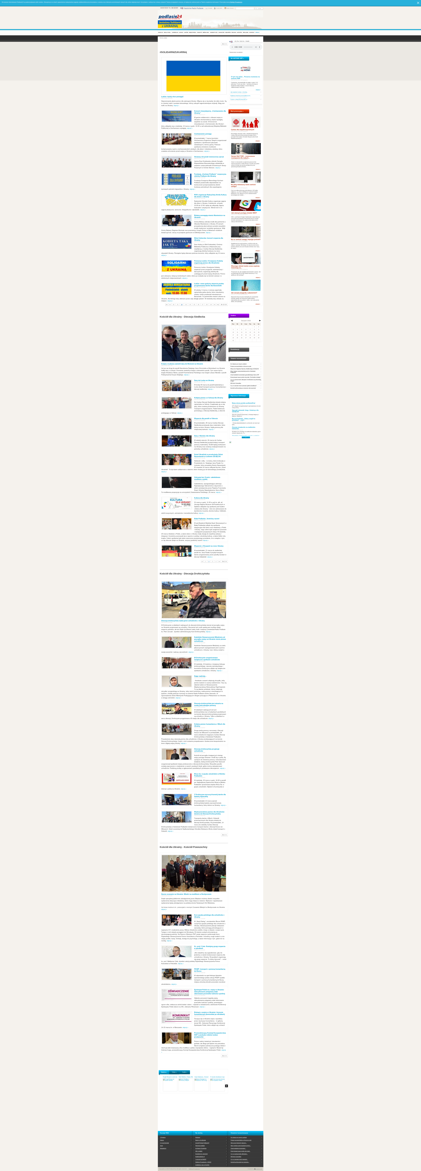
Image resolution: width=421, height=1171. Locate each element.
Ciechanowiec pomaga (202, 134)
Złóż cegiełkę (198, 1151)
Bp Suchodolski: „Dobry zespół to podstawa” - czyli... (243, 419)
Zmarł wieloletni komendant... (238, 1148)
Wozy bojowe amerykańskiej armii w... (241, 1145)
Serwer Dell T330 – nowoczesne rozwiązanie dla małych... (243, 157)
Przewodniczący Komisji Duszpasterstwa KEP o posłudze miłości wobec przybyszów (210, 1035)
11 (177, 304)
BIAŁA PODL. (167, 32)
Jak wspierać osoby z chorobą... (239, 92)
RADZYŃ (199, 32)
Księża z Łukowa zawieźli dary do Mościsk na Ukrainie (182, 364)
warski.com (259, 1169)
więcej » (176, 105)
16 (198, 304)
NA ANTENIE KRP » (237, 58)
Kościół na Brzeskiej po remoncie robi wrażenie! (243, 388)
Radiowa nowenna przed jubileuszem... (240, 95)
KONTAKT (251, 32)
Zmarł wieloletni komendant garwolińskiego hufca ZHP (244, 374)
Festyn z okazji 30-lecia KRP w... (239, 99)
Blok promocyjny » (237, 111)
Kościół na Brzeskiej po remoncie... (240, 1162)
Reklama (197, 1137)
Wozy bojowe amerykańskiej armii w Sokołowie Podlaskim (242, 372)
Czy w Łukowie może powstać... (239, 1159)
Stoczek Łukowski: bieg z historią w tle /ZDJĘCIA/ (245, 410)
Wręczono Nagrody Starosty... (239, 1143)
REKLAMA (245, 32)
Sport (161, 1145)
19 (211, 304)
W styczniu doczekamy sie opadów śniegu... (220, 1077)
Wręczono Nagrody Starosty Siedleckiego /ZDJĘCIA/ (244, 368)
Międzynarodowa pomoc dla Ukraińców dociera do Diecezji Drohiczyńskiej (209, 813)
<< (170, 304)
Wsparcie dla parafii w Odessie (206, 418)
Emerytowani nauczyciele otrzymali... (240, 1151)
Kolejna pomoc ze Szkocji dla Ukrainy (208, 398)
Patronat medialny (200, 1145)
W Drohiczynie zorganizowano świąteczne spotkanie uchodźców (207, 659)
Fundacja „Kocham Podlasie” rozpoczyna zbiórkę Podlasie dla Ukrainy (210, 175)
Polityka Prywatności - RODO (203, 1162)
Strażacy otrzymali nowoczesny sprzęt (209, 157)
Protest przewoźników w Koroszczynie (240, 366)
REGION (234, 32)
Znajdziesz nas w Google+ (202, 1165)
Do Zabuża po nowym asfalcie (238, 364)
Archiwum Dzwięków (200, 1148)
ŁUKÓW (186, 32)
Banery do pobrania (200, 1140)
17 (202, 304)
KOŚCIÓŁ (239, 32)
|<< (167, 304)
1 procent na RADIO (200, 1159)
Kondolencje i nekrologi (201, 1154)
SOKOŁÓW (221, 32)
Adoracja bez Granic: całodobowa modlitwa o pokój (207, 478)
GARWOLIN (175, 32)
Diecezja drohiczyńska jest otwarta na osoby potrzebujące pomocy (208, 704)
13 (186, 304)
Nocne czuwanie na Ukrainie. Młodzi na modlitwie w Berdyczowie (186, 894)
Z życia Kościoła (164, 1143)
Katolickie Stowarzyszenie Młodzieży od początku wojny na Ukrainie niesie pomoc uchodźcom (210, 639)
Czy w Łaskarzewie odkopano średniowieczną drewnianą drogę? (245, 380)
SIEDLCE (160, 32)
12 (181, 304)
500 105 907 (174, 8)
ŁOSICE (181, 32)
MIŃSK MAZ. (206, 32)
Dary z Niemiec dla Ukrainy (204, 436)
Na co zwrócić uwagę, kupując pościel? (246, 239)
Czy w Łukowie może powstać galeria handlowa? (243, 385)
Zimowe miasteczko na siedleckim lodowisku (243, 427)
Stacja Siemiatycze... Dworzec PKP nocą (203, 1077)
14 (190, 304)
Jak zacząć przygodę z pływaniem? (244, 293)
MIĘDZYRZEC (192, 32)
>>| (218, 304)
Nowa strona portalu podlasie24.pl (243, 403)
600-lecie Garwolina (235, 383)
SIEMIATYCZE (214, 32)
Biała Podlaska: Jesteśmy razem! (206, 519)
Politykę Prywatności (236, 2)
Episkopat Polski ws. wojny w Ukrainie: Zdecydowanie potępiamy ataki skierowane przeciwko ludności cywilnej (209, 992)
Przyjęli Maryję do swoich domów (171, 1077)
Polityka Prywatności (194, 1169)
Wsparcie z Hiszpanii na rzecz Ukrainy (208, 546)
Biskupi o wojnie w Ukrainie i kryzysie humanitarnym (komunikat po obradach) (209, 1013)
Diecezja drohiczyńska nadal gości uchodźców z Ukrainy (183, 621)
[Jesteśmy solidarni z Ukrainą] (170, 24)
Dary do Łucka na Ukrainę (204, 380)
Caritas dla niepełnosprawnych (242, 129)
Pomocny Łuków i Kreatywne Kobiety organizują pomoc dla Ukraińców (208, 262)
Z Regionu (163, 1137)
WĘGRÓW (228, 32)
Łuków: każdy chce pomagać (172, 97)
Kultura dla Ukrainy (201, 498)
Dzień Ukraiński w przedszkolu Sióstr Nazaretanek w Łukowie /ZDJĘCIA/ (208, 455)
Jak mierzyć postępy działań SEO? (244, 213)
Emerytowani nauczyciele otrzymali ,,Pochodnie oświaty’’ (245, 377)
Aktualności (163, 1148)
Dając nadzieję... (200, 676)
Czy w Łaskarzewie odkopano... (239, 1154)
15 (194, 304)
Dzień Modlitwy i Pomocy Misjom (187, 1077)
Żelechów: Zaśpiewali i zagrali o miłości (245, 436)
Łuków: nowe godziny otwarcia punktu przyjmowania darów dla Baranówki (209, 284)
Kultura (162, 1140)
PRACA (257, 32)
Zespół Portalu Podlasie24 (202, 1143)
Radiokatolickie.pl (200, 1156)
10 (173, 304)
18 (206, 304)
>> (214, 304)
